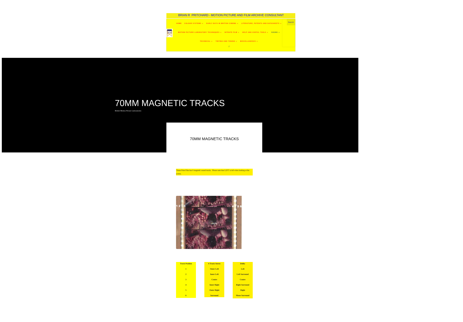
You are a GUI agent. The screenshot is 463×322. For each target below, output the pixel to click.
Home (179, 23)
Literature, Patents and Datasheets (260, 23)
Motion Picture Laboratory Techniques (199, 32)
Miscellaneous (248, 41)
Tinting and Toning (225, 41)
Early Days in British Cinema (221, 23)
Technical (205, 41)
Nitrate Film (231, 32)
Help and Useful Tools (254, 32)
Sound (274, 32)
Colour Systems (192, 23)
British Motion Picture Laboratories (128, 111)
